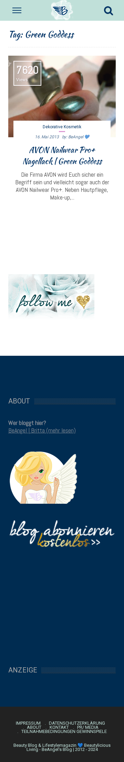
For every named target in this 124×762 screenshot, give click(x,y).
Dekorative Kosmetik (62, 126)
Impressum (28, 723)
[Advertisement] (62, 372)
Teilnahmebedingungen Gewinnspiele (64, 732)
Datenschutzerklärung (77, 723)
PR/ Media (88, 727)
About (34, 727)
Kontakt (59, 727)
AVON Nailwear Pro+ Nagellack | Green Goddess (62, 155)
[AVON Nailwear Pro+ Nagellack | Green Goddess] (62, 96)
